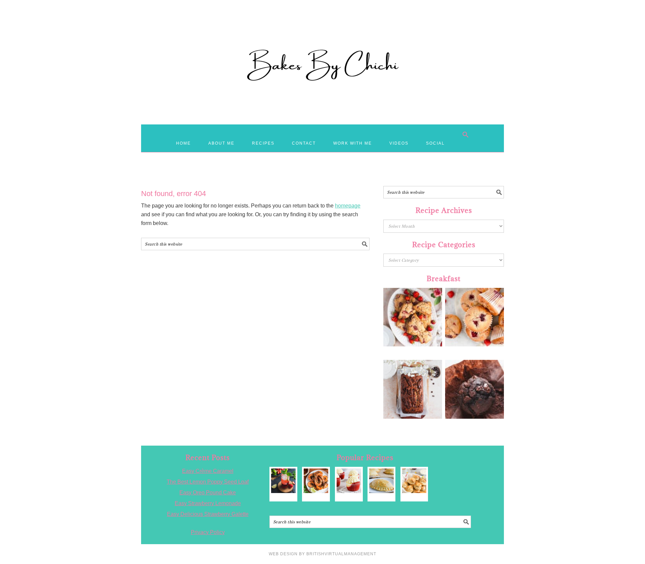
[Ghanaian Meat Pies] (381, 480)
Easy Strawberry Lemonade (208, 503)
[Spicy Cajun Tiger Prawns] (316, 480)
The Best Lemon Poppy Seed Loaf (208, 482)
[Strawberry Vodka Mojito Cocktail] (283, 480)
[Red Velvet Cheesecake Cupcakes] (349, 480)
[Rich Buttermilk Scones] (414, 480)
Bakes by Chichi (322, 35)
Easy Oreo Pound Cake (207, 492)
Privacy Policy (208, 532)
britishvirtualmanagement (341, 554)
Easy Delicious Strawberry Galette (208, 514)
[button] (465, 134)
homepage (347, 206)
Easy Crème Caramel (207, 471)
